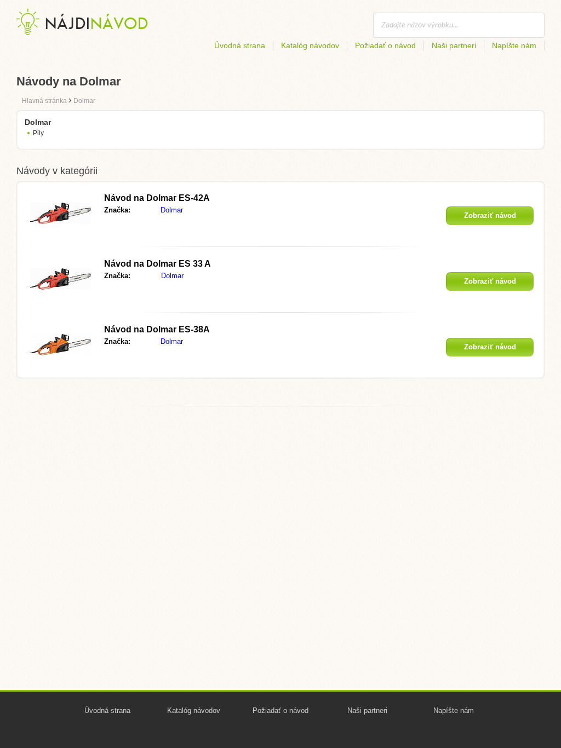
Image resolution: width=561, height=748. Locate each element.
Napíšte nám (514, 45)
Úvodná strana (239, 45)
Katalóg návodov (310, 45)
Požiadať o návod (385, 45)
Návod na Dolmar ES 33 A (157, 263)
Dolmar (172, 210)
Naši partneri (454, 45)
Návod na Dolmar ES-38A (157, 329)
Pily (38, 133)
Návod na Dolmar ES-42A (157, 198)
